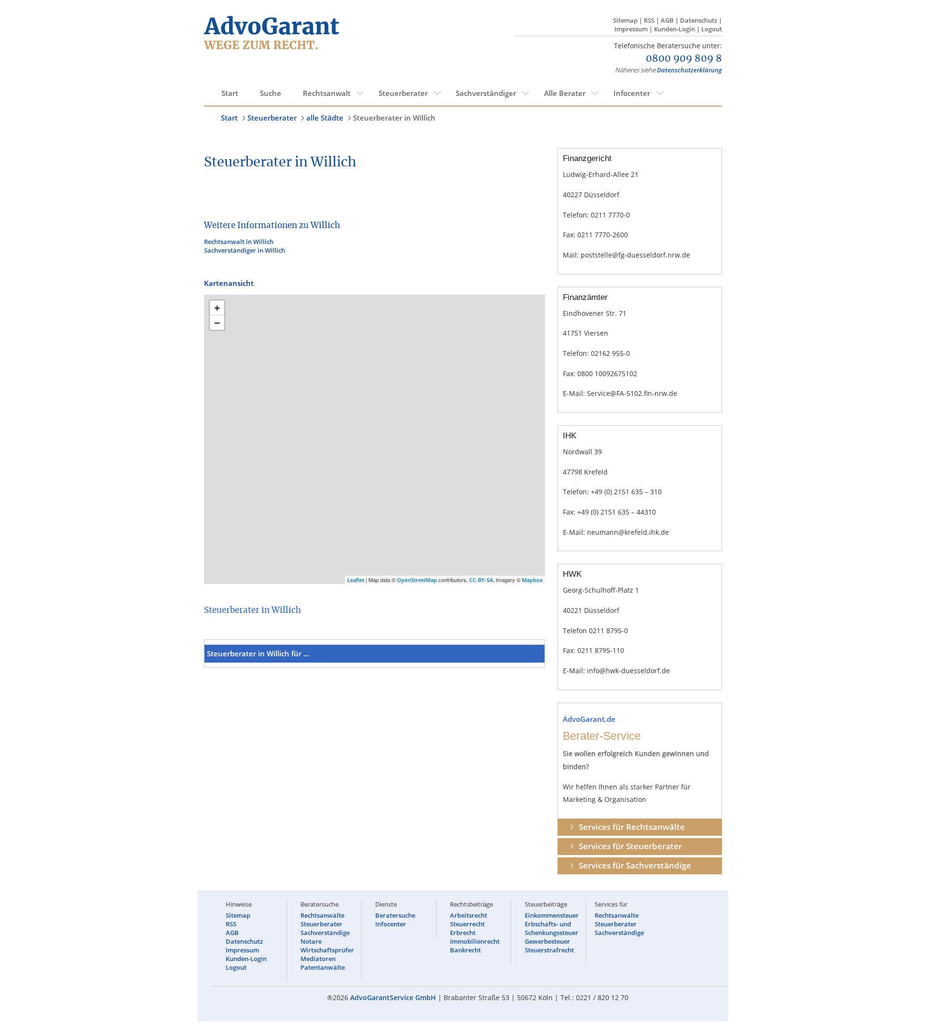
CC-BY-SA (481, 579)
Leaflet (355, 579)
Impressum (631, 29)
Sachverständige (325, 932)
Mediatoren (318, 958)
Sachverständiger (486, 93)
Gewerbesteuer (547, 941)
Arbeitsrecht (468, 915)
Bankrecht (465, 950)
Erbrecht (463, 932)
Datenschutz (698, 20)
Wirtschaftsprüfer (327, 950)
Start (229, 93)
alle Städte (324, 117)
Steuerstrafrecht (549, 950)
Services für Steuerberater (630, 846)
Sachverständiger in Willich (244, 250)
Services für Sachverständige (635, 865)
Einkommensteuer (552, 915)
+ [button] (217, 307)
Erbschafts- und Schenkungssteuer (551, 928)
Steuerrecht (467, 924)
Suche (270, 93)
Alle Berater (565, 93)
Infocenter (631, 93)
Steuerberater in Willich (394, 117)
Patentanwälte (322, 967)
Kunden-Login (674, 29)
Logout (711, 29)
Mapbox (532, 579)
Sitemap (625, 20)
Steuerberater (403, 93)
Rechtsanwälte (322, 915)
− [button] (217, 322)
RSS (649, 20)
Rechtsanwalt (327, 93)
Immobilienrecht (475, 941)
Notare (311, 941)
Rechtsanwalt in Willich (238, 241)
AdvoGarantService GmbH (393, 997)
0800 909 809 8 (684, 59)
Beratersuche (395, 915)
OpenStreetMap (417, 579)
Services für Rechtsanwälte (632, 826)
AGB (667, 20)
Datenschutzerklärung (689, 70)
